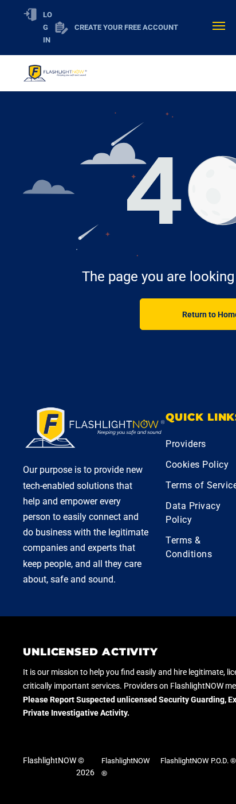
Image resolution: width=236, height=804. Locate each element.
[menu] (218, 25)
